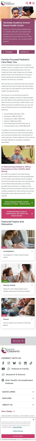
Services (16, 341)
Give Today (6, 411)
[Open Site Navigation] (33, 3)
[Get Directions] (30, 3)
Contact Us (24, 52)
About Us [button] (7, 405)
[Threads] (20, 363)
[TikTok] (31, 363)
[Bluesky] (14, 363)
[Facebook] (3, 363)
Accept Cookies (18, 436)
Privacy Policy (17, 427)
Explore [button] (6, 398)
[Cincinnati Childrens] (18, 350)
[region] (18, 429)
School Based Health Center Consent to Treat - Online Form (17, 203)
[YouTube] (3, 368)
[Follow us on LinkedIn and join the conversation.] (25, 363)
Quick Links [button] (8, 392)
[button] (27, 3)
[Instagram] (9, 363)
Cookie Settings (18, 431)
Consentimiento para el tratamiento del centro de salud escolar (17, 214)
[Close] (33, 420)
